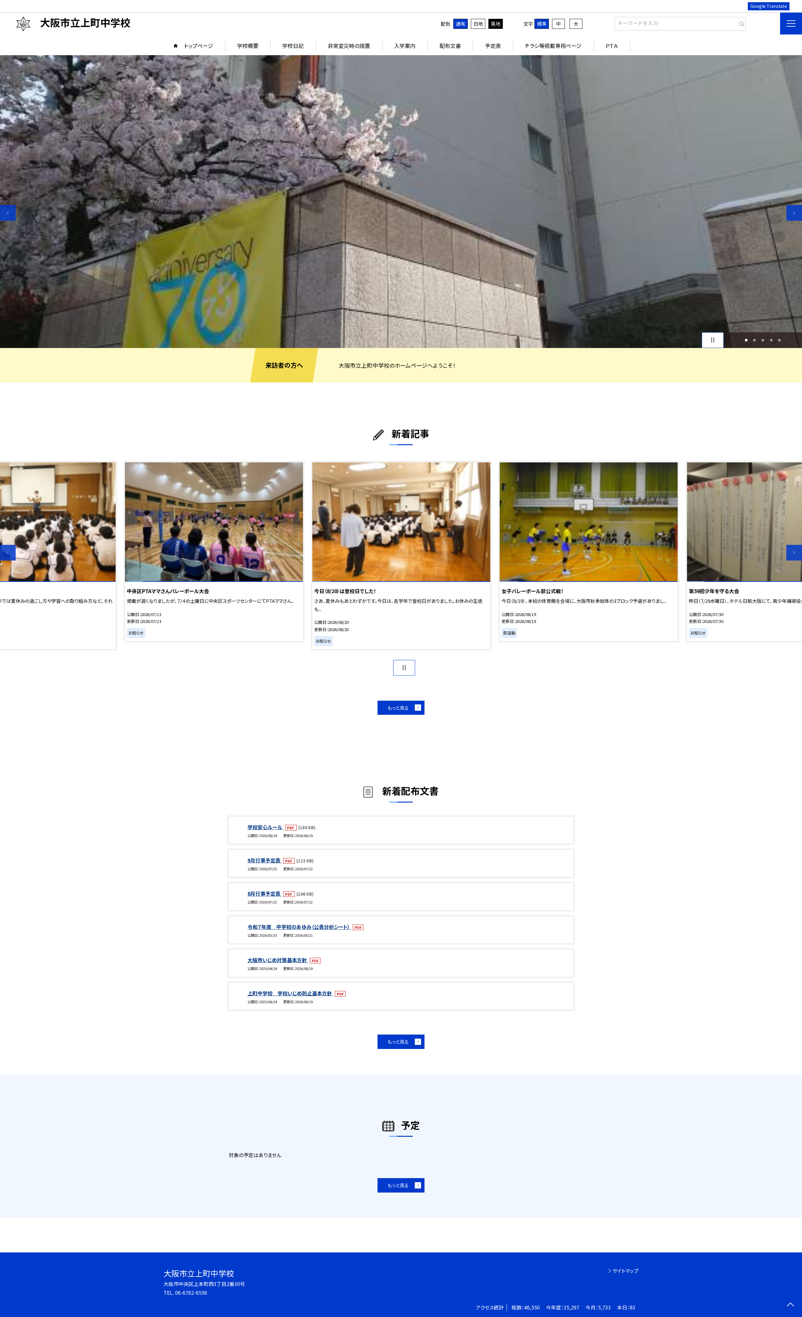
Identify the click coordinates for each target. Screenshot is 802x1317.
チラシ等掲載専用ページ (553, 46)
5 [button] (779, 340)
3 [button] (763, 340)
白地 (478, 23)
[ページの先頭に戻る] (790, 1305)
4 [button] (771, 340)
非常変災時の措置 (349, 46)
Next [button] (794, 213)
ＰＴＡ (612, 46)
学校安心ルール (265, 827)
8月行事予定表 (264, 893)
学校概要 (247, 46)
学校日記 (293, 46)
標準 (541, 23)
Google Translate (768, 6)
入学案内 (404, 46)
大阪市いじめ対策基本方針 (277, 960)
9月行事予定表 (264, 860)
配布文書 (450, 46)
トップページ (198, 46)
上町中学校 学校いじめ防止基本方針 (290, 993)
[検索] (740, 22)
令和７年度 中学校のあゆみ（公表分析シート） (299, 926)
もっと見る (398, 707)
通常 (460, 23)
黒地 (495, 23)
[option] (401, 201)
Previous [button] (8, 213)
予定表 (493, 46)
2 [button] (754, 340)
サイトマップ (625, 1270)
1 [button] (746, 340)
